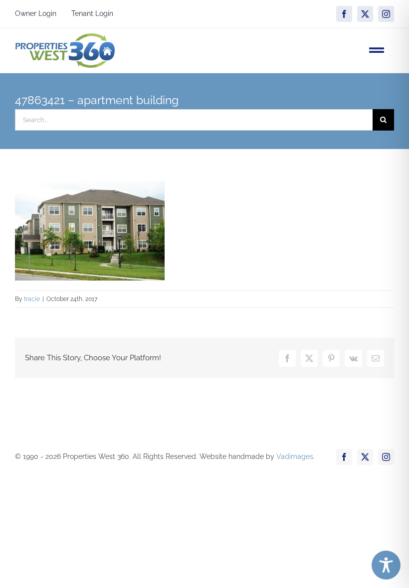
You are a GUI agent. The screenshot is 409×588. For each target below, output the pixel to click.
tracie (32, 298)
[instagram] (386, 14)
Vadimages (294, 456)
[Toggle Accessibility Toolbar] (386, 565)
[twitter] (365, 14)
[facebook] (344, 14)
